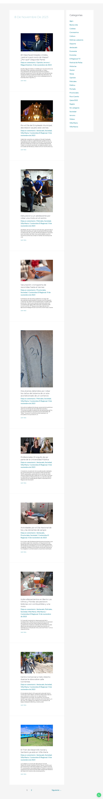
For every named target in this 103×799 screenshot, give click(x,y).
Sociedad (48, 130)
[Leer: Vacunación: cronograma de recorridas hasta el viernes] (37, 270)
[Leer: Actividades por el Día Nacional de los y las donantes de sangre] (37, 513)
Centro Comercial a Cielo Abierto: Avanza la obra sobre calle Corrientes (36, 679)
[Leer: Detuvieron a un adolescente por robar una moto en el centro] (37, 190)
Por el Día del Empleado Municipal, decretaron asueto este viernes (36, 126)
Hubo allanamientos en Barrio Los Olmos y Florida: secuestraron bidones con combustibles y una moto (36, 603)
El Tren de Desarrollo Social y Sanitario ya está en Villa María (34, 751)
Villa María (25, 133)
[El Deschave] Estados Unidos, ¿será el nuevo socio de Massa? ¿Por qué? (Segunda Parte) (35, 57)
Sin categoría (74, 108)
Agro (71, 21)
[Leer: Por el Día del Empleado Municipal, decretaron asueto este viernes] (37, 111)
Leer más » (24, 80)
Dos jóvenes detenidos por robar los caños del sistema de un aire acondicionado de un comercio (35, 393)
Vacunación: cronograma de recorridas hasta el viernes (33, 286)
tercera (46, 62)
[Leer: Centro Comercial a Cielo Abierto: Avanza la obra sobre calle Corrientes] (37, 662)
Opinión (40, 62)
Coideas (73, 29)
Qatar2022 (74, 100)
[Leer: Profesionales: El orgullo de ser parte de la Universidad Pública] (37, 445)
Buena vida (74, 25)
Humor (72, 70)
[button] (99, 795)
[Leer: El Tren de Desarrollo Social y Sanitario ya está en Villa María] (37, 735)
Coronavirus (74, 32)
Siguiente (56, 790)
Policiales (40, 221)
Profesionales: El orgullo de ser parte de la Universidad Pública (35, 458)
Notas (72, 74)
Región (72, 104)
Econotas (73, 55)
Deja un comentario (28, 62)
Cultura (72, 36)
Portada (73, 89)
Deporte (73, 44)
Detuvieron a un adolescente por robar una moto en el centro (35, 217)
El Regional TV (75, 59)
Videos (72, 119)
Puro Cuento (74, 96)
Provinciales (41, 290)
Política (72, 85)
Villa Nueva (41, 612)
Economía (73, 51)
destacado (40, 130)
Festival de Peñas (76, 62)
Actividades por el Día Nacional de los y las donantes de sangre (36, 529)
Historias (73, 66)
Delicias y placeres (76, 40)
